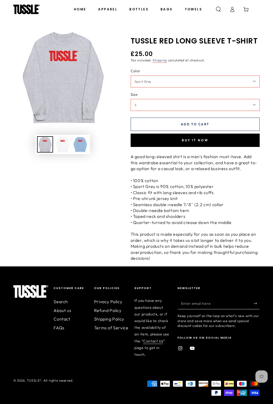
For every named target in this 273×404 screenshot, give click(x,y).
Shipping (159, 60)
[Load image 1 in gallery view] (45, 144)
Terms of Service (111, 327)
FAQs (59, 327)
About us (62, 310)
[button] (218, 9)
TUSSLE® (34, 380)
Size (134, 94)
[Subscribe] (257, 303)
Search (61, 301)
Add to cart (195, 124)
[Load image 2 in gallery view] (63, 144)
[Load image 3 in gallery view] (80, 144)
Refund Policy (108, 310)
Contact (62, 319)
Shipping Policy (109, 319)
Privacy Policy (108, 301)
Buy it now (195, 140)
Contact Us (153, 341)
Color (135, 71)
